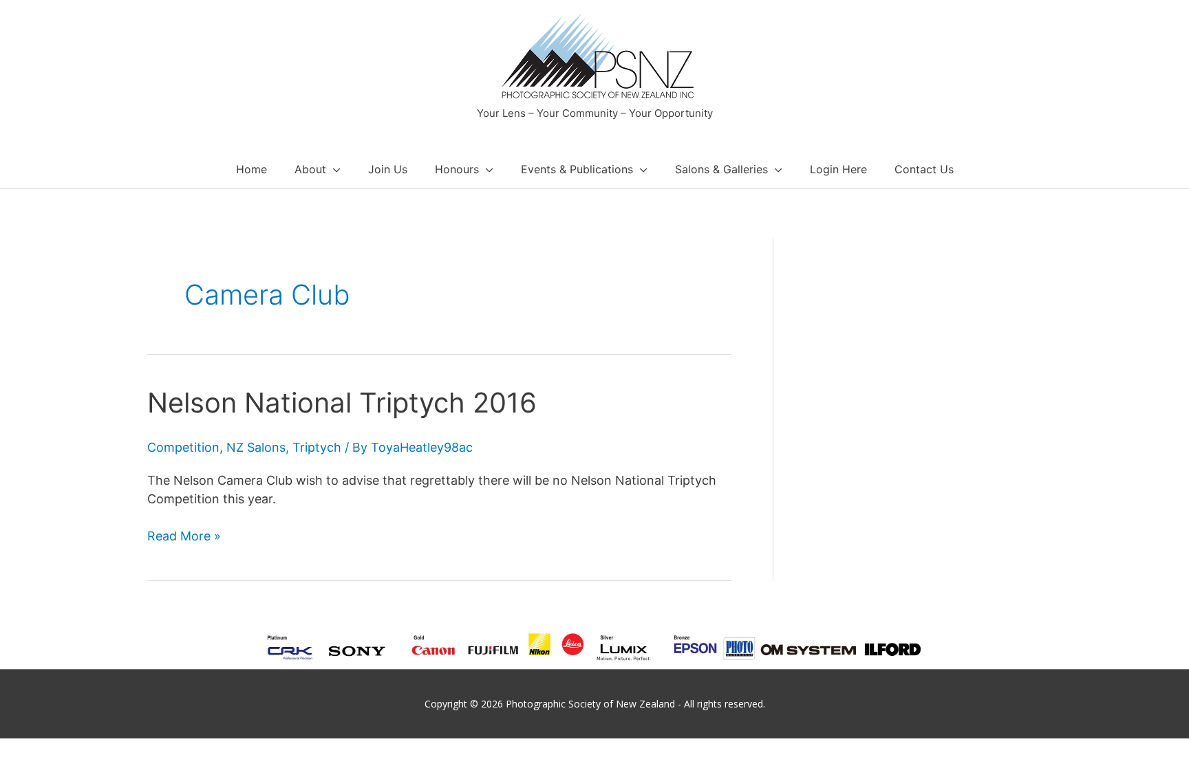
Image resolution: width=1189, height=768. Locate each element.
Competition (183, 447)
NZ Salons (256, 447)
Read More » (184, 536)
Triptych (316, 447)
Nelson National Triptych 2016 (342, 402)
